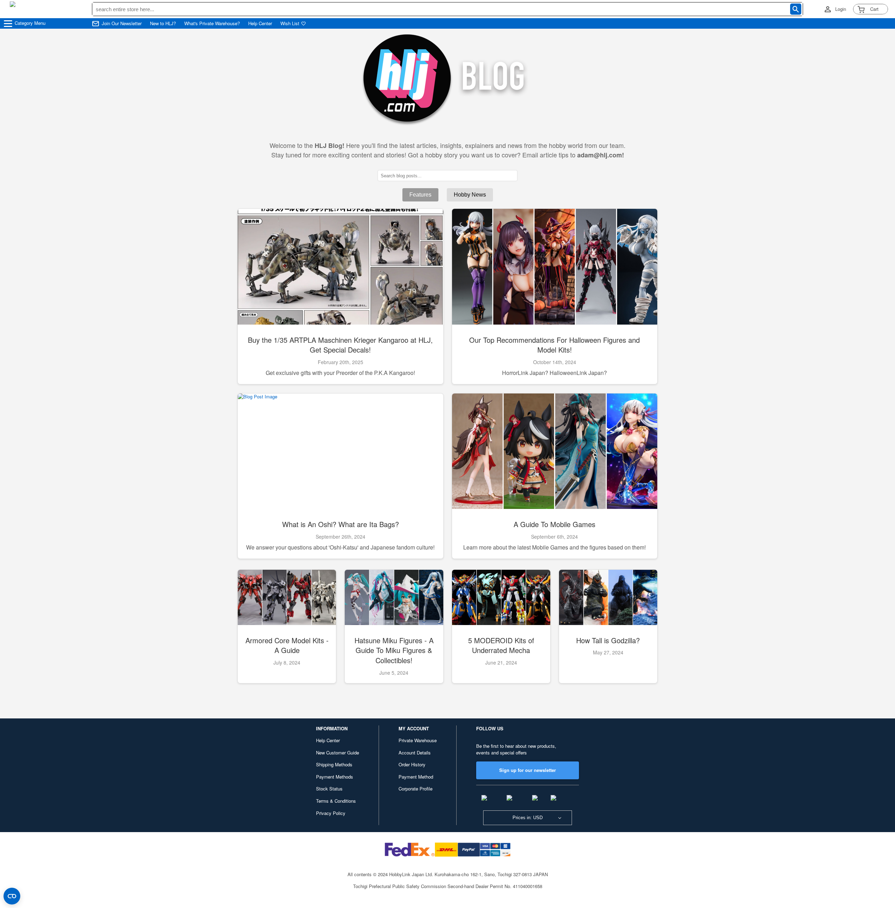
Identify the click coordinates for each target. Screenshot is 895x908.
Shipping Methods (334, 764)
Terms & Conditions (336, 800)
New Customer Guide (337, 752)
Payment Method (416, 776)
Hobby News (470, 195)
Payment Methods (334, 776)
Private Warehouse (418, 740)
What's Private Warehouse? (212, 23)
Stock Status (329, 788)
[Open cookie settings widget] (11, 896)
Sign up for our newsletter (527, 770)
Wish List (289, 23)
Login (840, 9)
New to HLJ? (163, 23)
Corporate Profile (415, 788)
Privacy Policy (330, 813)
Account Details (415, 752)
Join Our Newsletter (122, 23)
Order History (412, 764)
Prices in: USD (528, 817)
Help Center (260, 23)
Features (420, 195)
